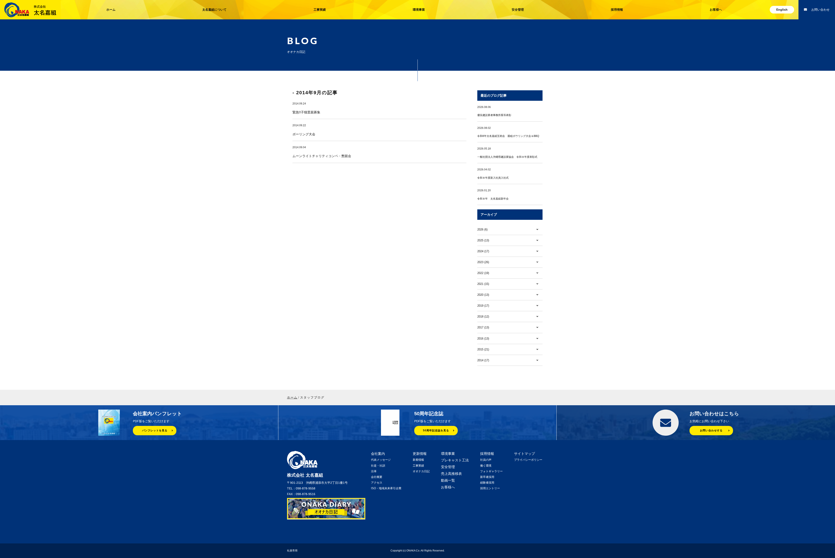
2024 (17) (483, 251)
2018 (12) (483, 316)
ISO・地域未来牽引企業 (386, 488)
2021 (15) (483, 284)
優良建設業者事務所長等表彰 (494, 115)
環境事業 (419, 9)
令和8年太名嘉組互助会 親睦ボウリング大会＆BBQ (508, 136)
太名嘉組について (214, 9)
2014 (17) (483, 360)
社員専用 (292, 550)
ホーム (110, 9)
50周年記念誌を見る (436, 430)
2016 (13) (483, 338)
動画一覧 (448, 480)
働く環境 (485, 465)
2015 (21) (483, 349)
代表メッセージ (381, 459)
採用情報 (617, 9)
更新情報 (420, 453)
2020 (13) (483, 294)
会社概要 (376, 477)
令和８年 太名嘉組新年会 (493, 198)
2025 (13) (483, 240)
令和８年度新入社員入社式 (493, 177)
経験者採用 (487, 482)
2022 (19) (483, 273)
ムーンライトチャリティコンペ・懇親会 (321, 156)
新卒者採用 (487, 477)
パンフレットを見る (154, 430)
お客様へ (716, 9)
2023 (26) (483, 262)
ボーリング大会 (303, 134)
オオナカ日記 (421, 471)
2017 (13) (483, 327)
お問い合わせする (711, 430)
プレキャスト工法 (455, 460)
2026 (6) (482, 229)
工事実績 (320, 9)
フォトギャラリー (491, 471)
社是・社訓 (378, 465)
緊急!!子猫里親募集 (306, 112)
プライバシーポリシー (528, 459)
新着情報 (418, 459)
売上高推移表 (451, 474)
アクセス (376, 482)
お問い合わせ (820, 9)
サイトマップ (524, 453)
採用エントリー (490, 488)
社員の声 (485, 459)
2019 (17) (483, 305)
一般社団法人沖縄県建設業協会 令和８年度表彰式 (507, 156)
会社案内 (378, 453)
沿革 (374, 471)
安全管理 (518, 9)
